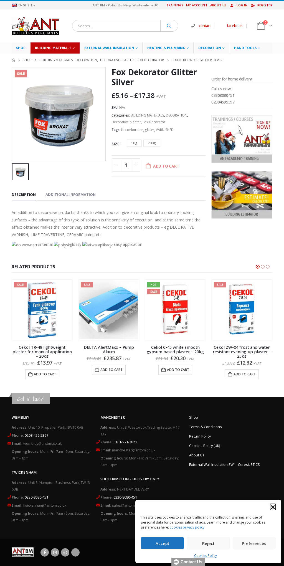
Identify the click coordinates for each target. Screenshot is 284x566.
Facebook (44, 552)
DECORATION (209, 48)
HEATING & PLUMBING (166, 48)
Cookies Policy (205, 555)
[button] (273, 506)
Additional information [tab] (70, 194)
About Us (218, 5)
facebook (234, 25)
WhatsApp (65, 552)
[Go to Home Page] (13, 60)
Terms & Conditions (205, 426)
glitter (149, 129)
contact (205, 25)
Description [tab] (24, 194)
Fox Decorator (154, 122)
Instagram (55, 552)
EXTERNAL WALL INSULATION (109, 48)
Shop (21, 48)
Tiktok (75, 552)
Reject (208, 543)
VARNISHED (165, 129)
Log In (242, 5)
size (115, 143)
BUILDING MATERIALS (53, 48)
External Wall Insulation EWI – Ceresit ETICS (224, 464)
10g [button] (134, 143)
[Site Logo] (35, 26)
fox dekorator (132, 129)
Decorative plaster (126, 122)
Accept (162, 543)
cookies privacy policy (187, 527)
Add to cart (45, 369)
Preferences (254, 543)
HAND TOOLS (245, 48)
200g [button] (152, 143)
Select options (242, 365)
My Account (196, 5)
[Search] (169, 25)
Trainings (174, 5)
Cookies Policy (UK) (204, 445)
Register (264, 5)
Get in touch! (30, 398)
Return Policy (200, 436)
